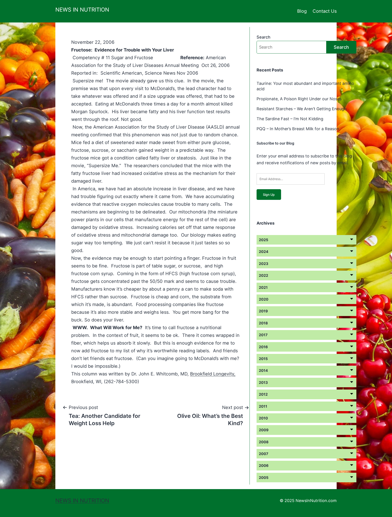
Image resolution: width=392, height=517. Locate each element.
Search (263, 37)
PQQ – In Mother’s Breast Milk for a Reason (298, 128)
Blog (302, 11)
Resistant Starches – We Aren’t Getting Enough (302, 108)
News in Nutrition (82, 9)
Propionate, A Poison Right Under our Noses (299, 98)
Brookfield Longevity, (212, 374)
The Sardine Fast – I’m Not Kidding (290, 118)
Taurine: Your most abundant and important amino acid (305, 86)
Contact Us (325, 11)
